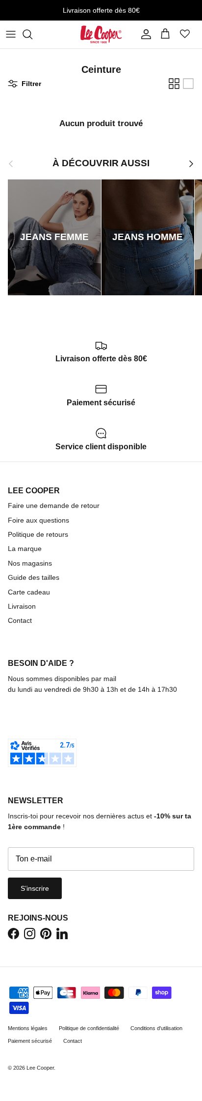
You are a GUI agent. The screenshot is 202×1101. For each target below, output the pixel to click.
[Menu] (11, 34)
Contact (20, 620)
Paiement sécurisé (30, 1041)
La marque (25, 548)
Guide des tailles (33, 577)
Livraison (22, 606)
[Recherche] (32, 34)
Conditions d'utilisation (156, 1028)
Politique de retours (38, 534)
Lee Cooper (40, 1068)
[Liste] (188, 83)
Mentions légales (28, 1028)
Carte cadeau (29, 592)
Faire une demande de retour (54, 505)
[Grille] (174, 83)
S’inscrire (35, 888)
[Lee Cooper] (101, 34)
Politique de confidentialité (89, 1028)
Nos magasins (30, 563)
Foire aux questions (38, 520)
